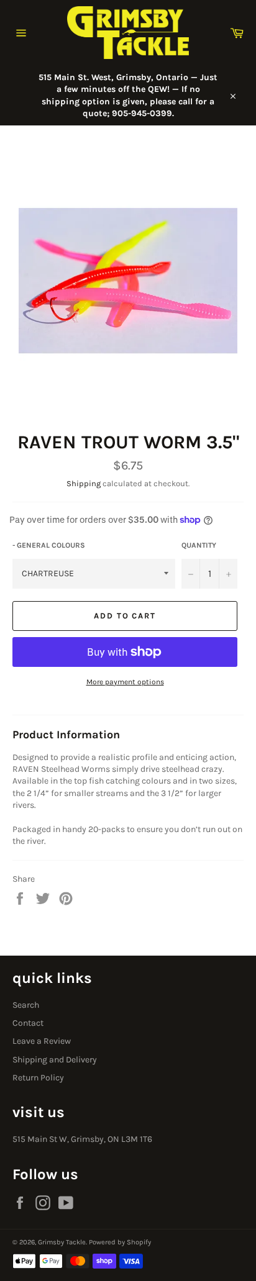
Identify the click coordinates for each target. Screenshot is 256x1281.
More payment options (125, 681)
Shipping (83, 483)
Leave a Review (41, 1041)
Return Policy (38, 1077)
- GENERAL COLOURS (48, 545)
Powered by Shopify (120, 1242)
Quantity (198, 545)
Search (25, 1005)
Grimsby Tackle (62, 1242)
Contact (27, 1023)
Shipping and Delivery (54, 1059)
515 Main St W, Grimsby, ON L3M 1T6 (82, 1139)
